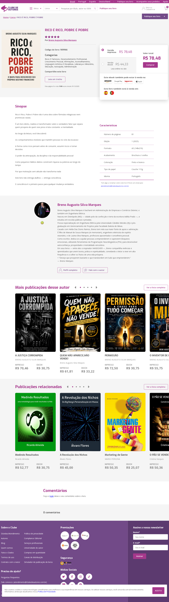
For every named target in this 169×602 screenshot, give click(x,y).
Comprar (150, 65)
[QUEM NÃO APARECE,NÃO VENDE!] (80, 322)
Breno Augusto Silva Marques (63, 40)
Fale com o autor (96, 270)
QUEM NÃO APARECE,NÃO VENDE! (74, 357)
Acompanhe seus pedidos (148, 1)
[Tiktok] (89, 576)
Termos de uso (7, 557)
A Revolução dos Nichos (73, 454)
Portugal (82, 1)
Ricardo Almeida (22, 459)
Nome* (136, 532)
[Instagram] (80, 576)
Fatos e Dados (7, 552)
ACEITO (158, 590)
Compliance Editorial (33, 538)
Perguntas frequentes (10, 577)
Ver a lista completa (156, 287)
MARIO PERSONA (112, 459)
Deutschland (104, 1)
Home (6, 17)
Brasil (72, 1)
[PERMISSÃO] (125, 322)
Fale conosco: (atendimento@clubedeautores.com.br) (24, 582)
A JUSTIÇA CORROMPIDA (29, 355)
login (52, 496)
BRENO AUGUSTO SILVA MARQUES (30, 359)
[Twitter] (63, 576)
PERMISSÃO (111, 355)
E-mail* (136, 543)
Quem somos (7, 548)
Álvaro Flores (65, 459)
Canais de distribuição (33, 557)
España (92, 1)
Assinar (139, 556)
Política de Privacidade (47, 592)
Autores (4, 538)
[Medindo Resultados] (35, 422)
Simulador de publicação (38, 562)
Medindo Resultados (27, 454)
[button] (75, 287)
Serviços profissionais (33, 543)
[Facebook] (72, 576)
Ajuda (165, 1)
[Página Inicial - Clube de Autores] (9, 9)
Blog (3, 543)
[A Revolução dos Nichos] (80, 422)
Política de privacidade (33, 533)
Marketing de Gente (116, 454)
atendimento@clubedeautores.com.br (115, 186)
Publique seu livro (125, 1)
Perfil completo (70, 270)
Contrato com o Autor (10, 562)
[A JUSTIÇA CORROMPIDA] (35, 322)
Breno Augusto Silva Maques (72, 363)
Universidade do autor (33, 548)
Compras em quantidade (34, 552)
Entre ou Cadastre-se (150, 8)
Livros (13, 17)
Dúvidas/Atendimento (10, 533)
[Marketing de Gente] (125, 422)
